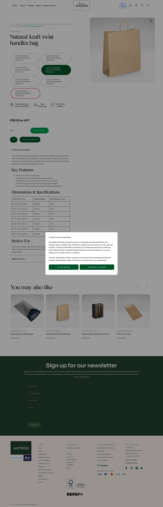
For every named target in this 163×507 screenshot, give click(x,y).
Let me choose (63, 267)
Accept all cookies (97, 267)
